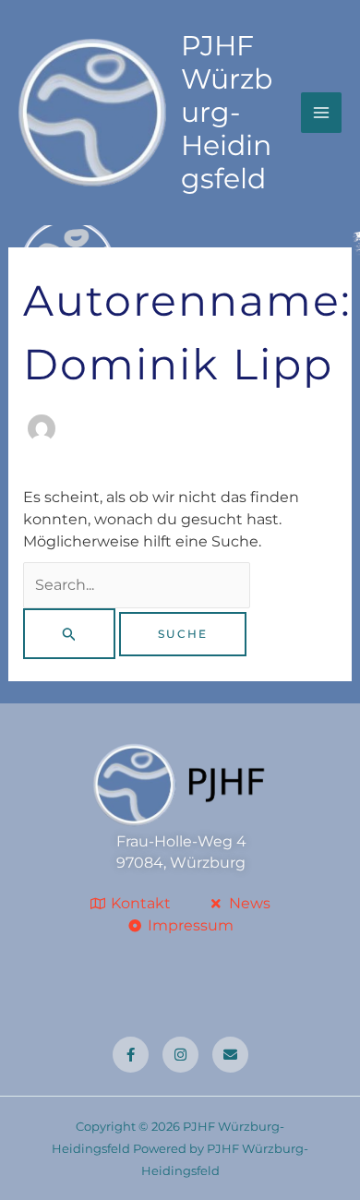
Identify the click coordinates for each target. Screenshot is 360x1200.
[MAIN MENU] (321, 112)
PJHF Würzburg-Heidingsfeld (226, 112)
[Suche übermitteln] (69, 633)
